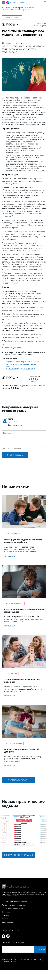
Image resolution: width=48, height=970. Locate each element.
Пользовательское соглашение (14, 905)
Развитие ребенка (12, 17)
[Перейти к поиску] (27, 2)
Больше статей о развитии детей (21, 368)
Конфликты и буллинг (14, 603)
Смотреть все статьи (18, 780)
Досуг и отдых (11, 673)
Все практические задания (18, 855)
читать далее (9, 556)
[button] (3, 830)
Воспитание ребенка (14, 743)
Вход (44, 2)
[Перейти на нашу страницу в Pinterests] (8, 936)
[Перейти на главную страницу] (15, 2)
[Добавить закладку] (18, 24)
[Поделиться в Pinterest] (7, 24)
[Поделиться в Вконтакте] (10, 24)
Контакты (5, 919)
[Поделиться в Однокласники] (13, 24)
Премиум (5, 915)
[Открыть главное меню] (3, 2)
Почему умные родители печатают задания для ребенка (23, 541)
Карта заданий (7, 922)
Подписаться (40, 949)
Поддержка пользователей (12, 908)
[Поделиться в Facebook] (3, 24)
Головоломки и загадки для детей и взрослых (22, 365)
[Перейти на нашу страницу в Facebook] (3, 936)
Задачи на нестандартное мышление (22, 362)
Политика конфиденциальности (14, 901)
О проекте (6, 912)
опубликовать (15, 455)
